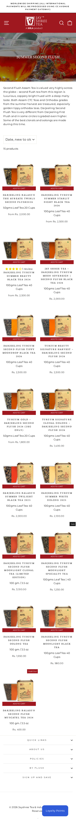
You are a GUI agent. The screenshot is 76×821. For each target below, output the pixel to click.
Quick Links (37, 740)
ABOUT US (37, 749)
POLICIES (37, 758)
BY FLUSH (37, 768)
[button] (13, 268)
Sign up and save (37, 777)
